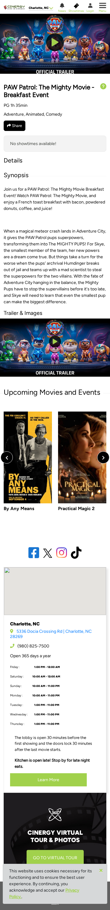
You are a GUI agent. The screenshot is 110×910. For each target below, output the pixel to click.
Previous (7, 457)
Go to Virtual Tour (55, 858)
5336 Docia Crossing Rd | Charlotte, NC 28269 (51, 634)
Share (16, 125)
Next (103, 457)
